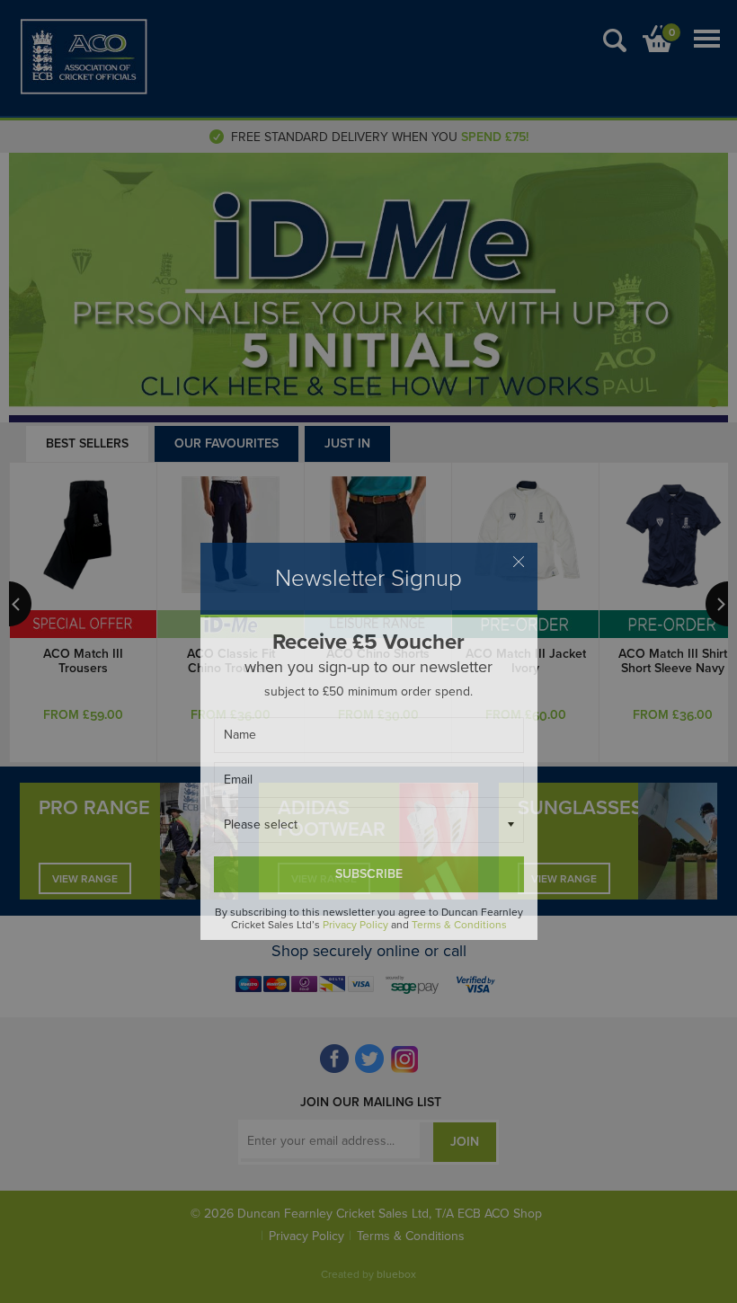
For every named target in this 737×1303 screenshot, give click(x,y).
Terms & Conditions (459, 924)
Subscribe (369, 874)
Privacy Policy (355, 924)
